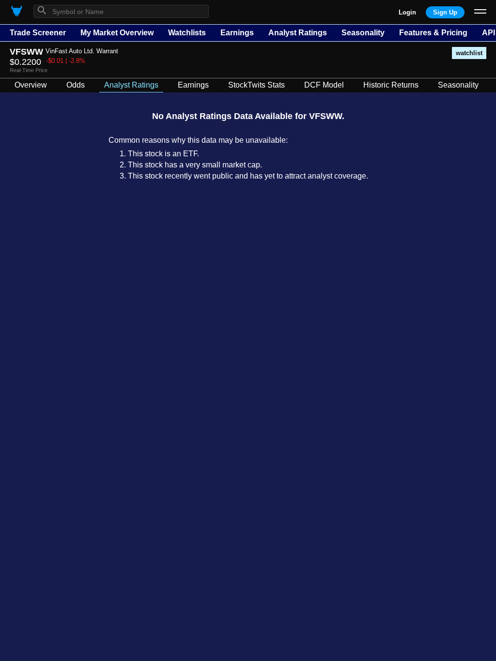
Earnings (237, 33)
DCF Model (324, 85)
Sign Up (445, 12)
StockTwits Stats (256, 85)
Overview (31, 85)
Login (407, 12)
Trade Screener (38, 33)
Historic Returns (390, 85)
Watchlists (187, 33)
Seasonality (363, 33)
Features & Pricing (433, 33)
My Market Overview (117, 33)
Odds (75, 85)
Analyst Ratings (297, 33)
